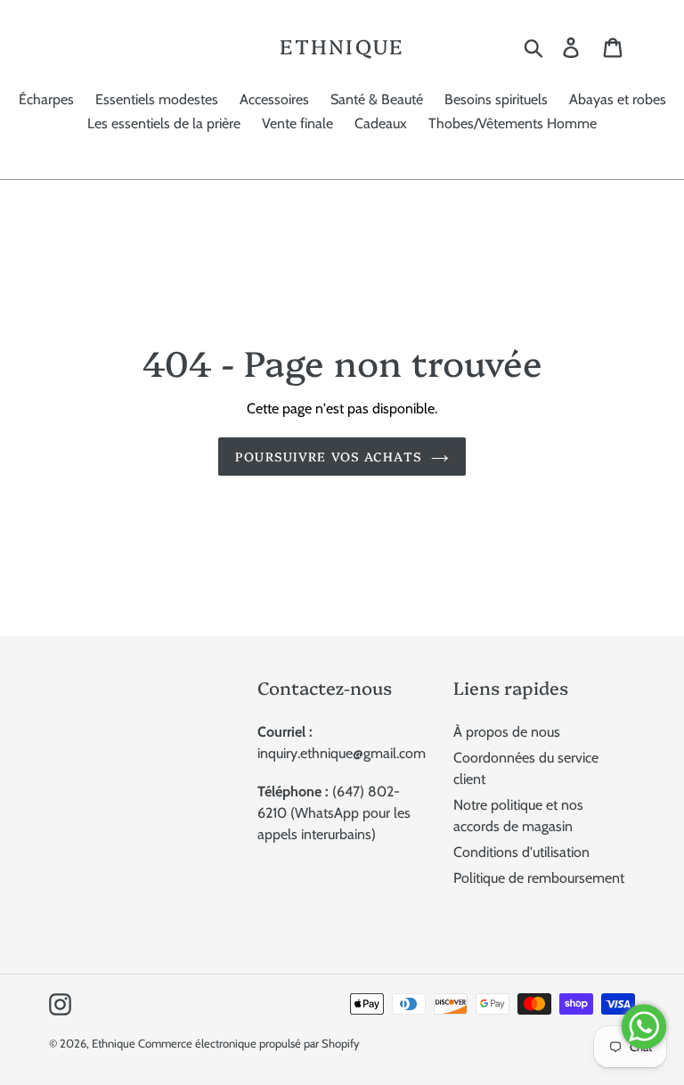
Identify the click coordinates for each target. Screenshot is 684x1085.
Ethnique (341, 46)
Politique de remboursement (538, 877)
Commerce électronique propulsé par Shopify (249, 1043)
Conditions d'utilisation (521, 852)
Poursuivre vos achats (328, 456)
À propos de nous (506, 731)
